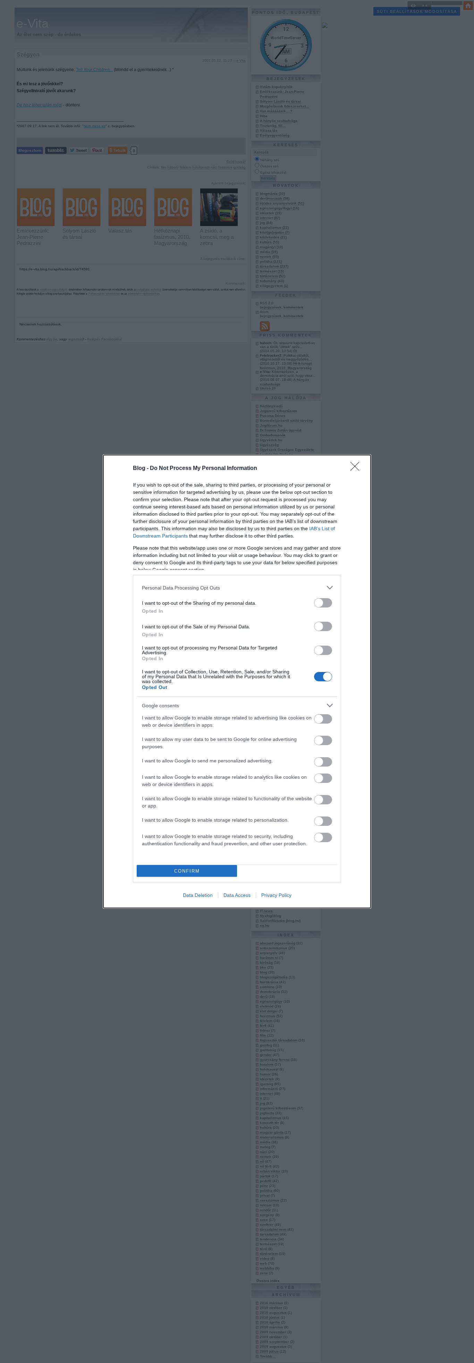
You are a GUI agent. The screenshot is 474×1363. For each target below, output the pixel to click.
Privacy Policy (276, 895)
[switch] (323, 603)
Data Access (237, 895)
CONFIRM (187, 871)
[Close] (357, 468)
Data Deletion (198, 895)
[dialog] (237, 681)
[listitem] (237, 587)
